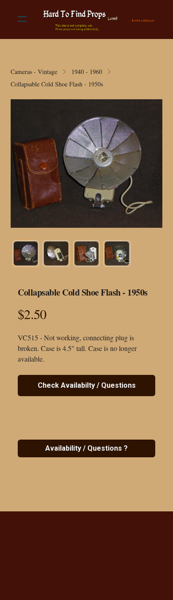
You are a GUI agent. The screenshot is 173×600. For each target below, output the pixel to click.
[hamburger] (22, 19)
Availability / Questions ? (86, 448)
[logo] (98, 19)
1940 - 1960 (86, 71)
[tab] (25, 253)
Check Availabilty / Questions (87, 385)
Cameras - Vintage (34, 71)
